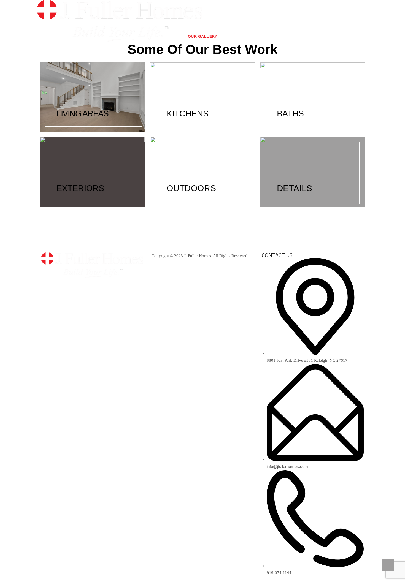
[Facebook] (48, 286)
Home (207, 22)
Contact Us (350, 22)
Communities (264, 22)
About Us (232, 22)
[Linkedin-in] (63, 286)
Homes (297, 22)
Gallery (322, 22)
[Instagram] (78, 286)
